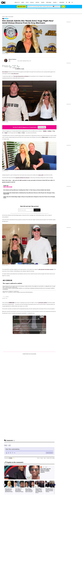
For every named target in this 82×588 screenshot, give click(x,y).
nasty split (40, 175)
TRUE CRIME (48, 2)
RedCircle (7, 296)
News (7, 16)
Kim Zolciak (11, 16)
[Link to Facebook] (66, 2)
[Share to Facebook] (6, 65)
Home (3, 16)
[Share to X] (10, 65)
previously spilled (42, 302)
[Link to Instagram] (69, 2)
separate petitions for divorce (22, 177)
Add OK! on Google (20, 68)
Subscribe (61, 2)
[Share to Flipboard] (14, 65)
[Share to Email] (18, 65)
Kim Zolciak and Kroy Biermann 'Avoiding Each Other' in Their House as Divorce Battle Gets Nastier (26, 190)
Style (27, 2)
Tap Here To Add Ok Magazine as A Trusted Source (25, 127)
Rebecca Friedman (12, 59)
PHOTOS (37, 2)
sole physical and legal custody (45, 269)
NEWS (22, 2)
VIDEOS (42, 2)
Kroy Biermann (15, 73)
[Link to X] (72, 2)
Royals (32, 2)
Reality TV (17, 2)
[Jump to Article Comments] (3, 65)
